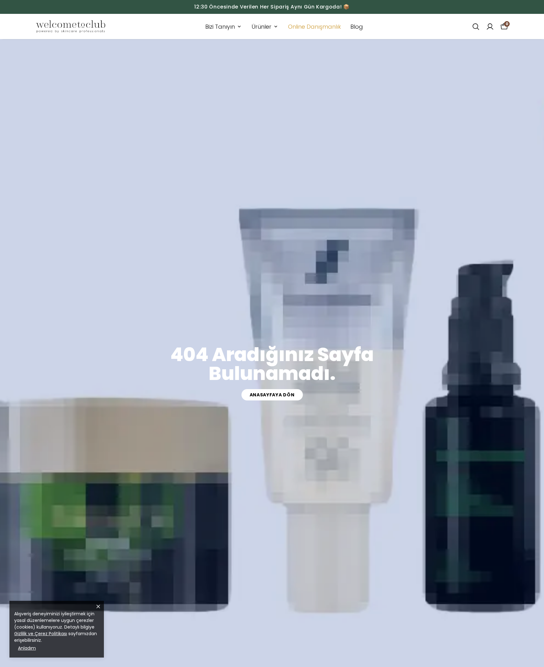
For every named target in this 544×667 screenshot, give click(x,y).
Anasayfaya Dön (272, 395)
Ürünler (261, 27)
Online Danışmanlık (314, 27)
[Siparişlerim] (490, 27)
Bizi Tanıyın (220, 27)
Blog (356, 27)
